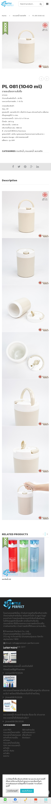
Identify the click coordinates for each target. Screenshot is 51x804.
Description (9, 180)
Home (4, 15)
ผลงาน (6, 755)
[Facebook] (13, 167)
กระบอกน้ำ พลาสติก (19, 15)
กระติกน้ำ (20, 151)
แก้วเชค (6, 740)
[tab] (25, 180)
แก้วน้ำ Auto (8, 750)
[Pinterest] (25, 167)
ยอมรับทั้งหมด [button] (27, 791)
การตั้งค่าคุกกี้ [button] (12, 791)
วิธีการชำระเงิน (28, 729)
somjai (8, 672)
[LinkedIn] (37, 167)
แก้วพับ (6, 753)
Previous (43, 534)
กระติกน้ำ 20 (6, 579)
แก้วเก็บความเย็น (10, 737)
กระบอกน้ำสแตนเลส (12, 734)
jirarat (8, 697)
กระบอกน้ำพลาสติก (11, 732)
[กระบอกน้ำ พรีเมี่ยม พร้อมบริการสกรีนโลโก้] (7, 4)
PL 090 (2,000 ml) (47, 78)
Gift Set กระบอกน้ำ (11, 745)
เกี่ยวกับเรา (27, 734)
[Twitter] (19, 167)
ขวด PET (7, 729)
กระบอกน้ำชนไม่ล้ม (11, 742)
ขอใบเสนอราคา (28, 732)
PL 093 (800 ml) (41, 78)
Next (47, 534)
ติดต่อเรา (26, 737)
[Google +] (31, 167)
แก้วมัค (6, 748)
